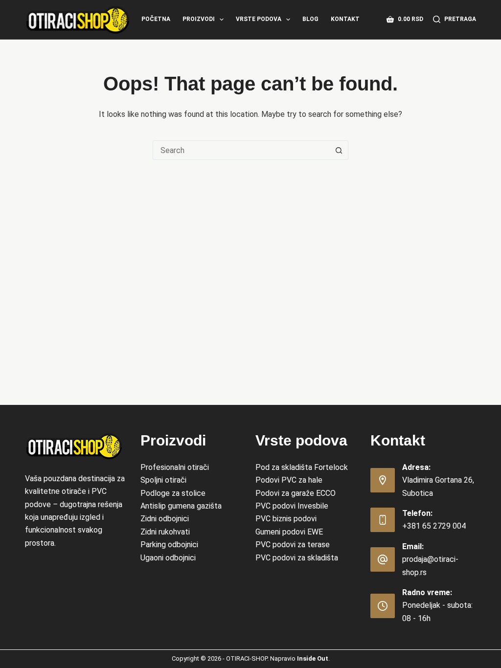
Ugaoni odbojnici (168, 557)
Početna (155, 19)
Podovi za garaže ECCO (295, 493)
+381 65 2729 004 (434, 526)
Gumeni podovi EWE (289, 531)
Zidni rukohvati (165, 531)
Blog (310, 19)
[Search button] (338, 150)
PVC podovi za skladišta (296, 557)
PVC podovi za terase (292, 544)
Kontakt (345, 19)
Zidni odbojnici (164, 518)
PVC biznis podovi (286, 518)
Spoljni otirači (163, 480)
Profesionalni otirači (174, 467)
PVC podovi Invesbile (291, 506)
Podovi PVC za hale (288, 480)
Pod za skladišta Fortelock (301, 467)
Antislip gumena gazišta (181, 506)
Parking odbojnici (169, 544)
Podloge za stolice (172, 493)
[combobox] (241, 150)
